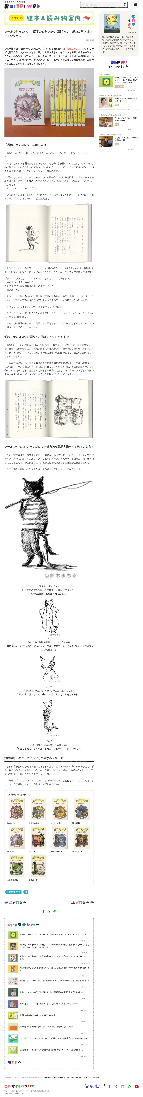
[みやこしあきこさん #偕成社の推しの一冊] (106, 122)
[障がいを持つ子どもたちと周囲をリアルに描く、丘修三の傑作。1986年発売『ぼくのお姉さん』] (13, 969)
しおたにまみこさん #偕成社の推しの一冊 (126, 138)
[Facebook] (109, 1086)
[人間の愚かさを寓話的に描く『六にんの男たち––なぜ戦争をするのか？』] (13, 1027)
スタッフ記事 (19, 1077)
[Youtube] (137, 1086)
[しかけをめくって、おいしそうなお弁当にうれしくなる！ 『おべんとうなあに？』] (13, 1050)
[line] (54, 912)
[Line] (129, 1086)
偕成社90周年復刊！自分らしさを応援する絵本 (37, 1015)
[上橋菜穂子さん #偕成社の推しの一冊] (106, 102)
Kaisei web (8, 1077)
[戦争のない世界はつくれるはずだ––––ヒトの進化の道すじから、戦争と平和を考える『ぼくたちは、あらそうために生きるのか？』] (13, 946)
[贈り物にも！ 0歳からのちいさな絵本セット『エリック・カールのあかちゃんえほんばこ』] (13, 981)
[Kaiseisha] (92, 1086)
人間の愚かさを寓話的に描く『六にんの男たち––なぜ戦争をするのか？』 (47, 1026)
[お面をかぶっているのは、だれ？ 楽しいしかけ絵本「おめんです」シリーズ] (13, 1004)
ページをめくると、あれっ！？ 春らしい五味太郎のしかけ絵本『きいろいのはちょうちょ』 (55, 1038)
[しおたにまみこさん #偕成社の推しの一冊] (106, 141)
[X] (115, 1086)
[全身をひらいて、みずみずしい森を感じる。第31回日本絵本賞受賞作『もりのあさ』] (13, 992)
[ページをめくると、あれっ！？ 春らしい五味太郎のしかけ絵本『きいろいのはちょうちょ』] (13, 1039)
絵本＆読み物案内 (33, 1077)
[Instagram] (122, 1086)
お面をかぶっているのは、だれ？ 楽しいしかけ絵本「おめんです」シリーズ (49, 1003)
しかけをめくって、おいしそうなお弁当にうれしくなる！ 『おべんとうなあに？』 (52, 1049)
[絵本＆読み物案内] (49, 18)
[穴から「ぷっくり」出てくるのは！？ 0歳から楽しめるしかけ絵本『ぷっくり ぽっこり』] (13, 935)
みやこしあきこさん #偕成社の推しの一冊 (126, 119)
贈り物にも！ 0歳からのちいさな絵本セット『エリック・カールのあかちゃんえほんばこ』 (55, 980)
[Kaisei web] (22, 4)
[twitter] (49, 912)
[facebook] (43, 912)
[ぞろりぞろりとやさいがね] (112, 23)
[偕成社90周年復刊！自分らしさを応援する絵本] (13, 1016)
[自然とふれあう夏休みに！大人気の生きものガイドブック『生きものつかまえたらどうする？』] (13, 958)
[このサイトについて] (19, 1086)
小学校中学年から (13, 892)
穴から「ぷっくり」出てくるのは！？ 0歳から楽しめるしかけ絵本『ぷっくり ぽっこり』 (54, 934)
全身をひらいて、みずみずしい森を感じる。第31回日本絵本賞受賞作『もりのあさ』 (52, 992)
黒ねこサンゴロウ (76, 48)
